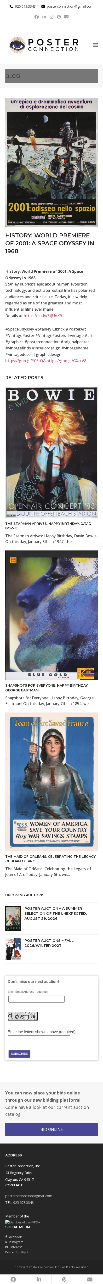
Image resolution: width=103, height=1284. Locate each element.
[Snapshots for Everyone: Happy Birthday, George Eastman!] (51, 615)
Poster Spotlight (16, 1252)
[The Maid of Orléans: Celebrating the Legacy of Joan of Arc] (51, 781)
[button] (95, 45)
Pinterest (15, 1247)
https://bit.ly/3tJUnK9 (43, 315)
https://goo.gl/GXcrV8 (66, 360)
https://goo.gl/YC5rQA (25, 360)
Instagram (15, 1242)
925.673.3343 (23, 1202)
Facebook (14, 1237)
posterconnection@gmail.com (70, 6)
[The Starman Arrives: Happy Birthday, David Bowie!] (51, 452)
